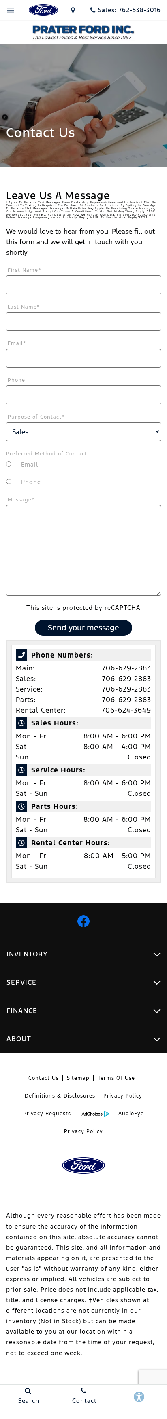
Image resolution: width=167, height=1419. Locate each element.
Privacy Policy (122, 1096)
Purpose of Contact (36, 417)
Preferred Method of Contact (46, 453)
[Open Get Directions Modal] (73, 10)
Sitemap (78, 1078)
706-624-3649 (126, 710)
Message (21, 500)
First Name (24, 270)
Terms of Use (116, 1078)
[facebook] (83, 921)
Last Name (24, 307)
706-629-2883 (126, 668)
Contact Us (43, 1078)
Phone (16, 380)
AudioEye (131, 1113)
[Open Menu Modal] (10, 10)
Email (17, 343)
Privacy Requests (47, 1113)
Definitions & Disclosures (60, 1096)
